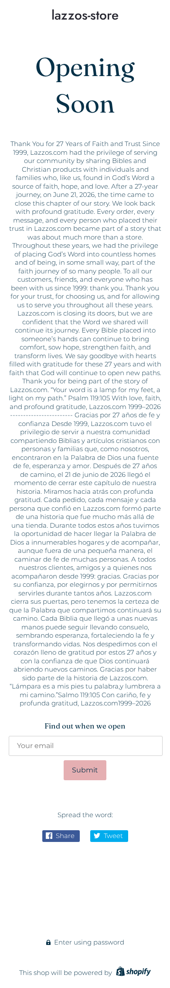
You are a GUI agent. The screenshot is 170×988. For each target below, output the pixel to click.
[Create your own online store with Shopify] (132, 972)
